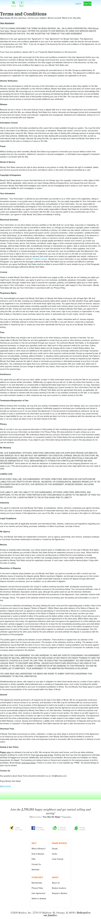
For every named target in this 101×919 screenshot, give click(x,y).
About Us (56, 882)
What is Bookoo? (39, 848)
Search (13, 6)
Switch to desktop (39, 898)
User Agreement (38, 893)
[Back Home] (5, 786)
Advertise (35, 869)
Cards (54, 853)
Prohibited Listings (39, 259)
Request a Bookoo (59, 893)
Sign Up (87, 3)
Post (21, 4)
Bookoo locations (59, 888)
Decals (55, 848)
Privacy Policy (37, 888)
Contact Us (36, 864)
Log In (78, 3)
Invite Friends (57, 859)
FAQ (33, 859)
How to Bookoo (38, 853)
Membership (37, 882)
